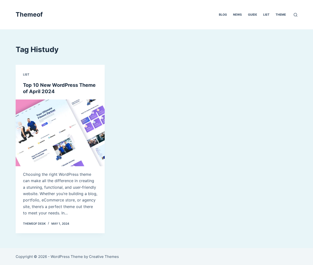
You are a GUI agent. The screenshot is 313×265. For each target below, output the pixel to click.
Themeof (29, 14)
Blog (223, 14)
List (266, 14)
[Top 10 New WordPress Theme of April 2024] (60, 132)
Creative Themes (104, 256)
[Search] (295, 15)
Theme (281, 14)
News (237, 14)
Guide (252, 14)
